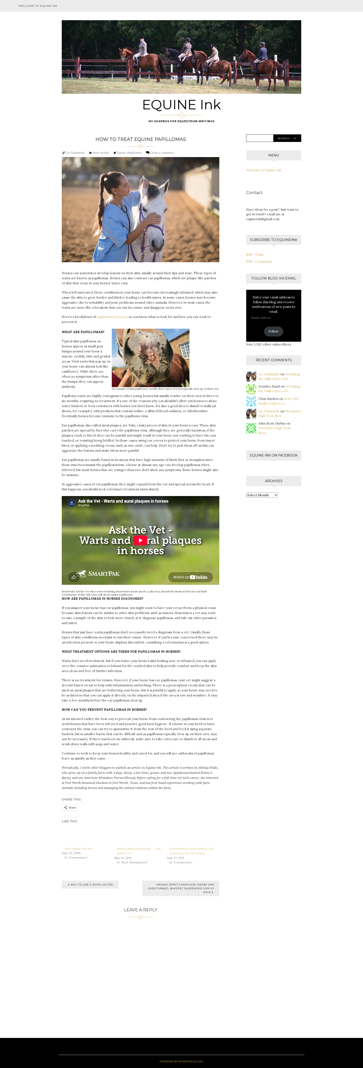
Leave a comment (162, 153)
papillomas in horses (112, 317)
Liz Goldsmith (75, 153)
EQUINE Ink (181, 104)
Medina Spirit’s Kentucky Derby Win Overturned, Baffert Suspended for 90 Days (181, 888)
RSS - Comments (259, 261)
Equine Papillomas (129, 153)
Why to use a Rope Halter (91, 884)
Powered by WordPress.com (181, 1061)
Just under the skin (78, 848)
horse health (100, 153)
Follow (274, 331)
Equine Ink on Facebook (274, 455)
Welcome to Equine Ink (38, 5)
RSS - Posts (254, 255)
